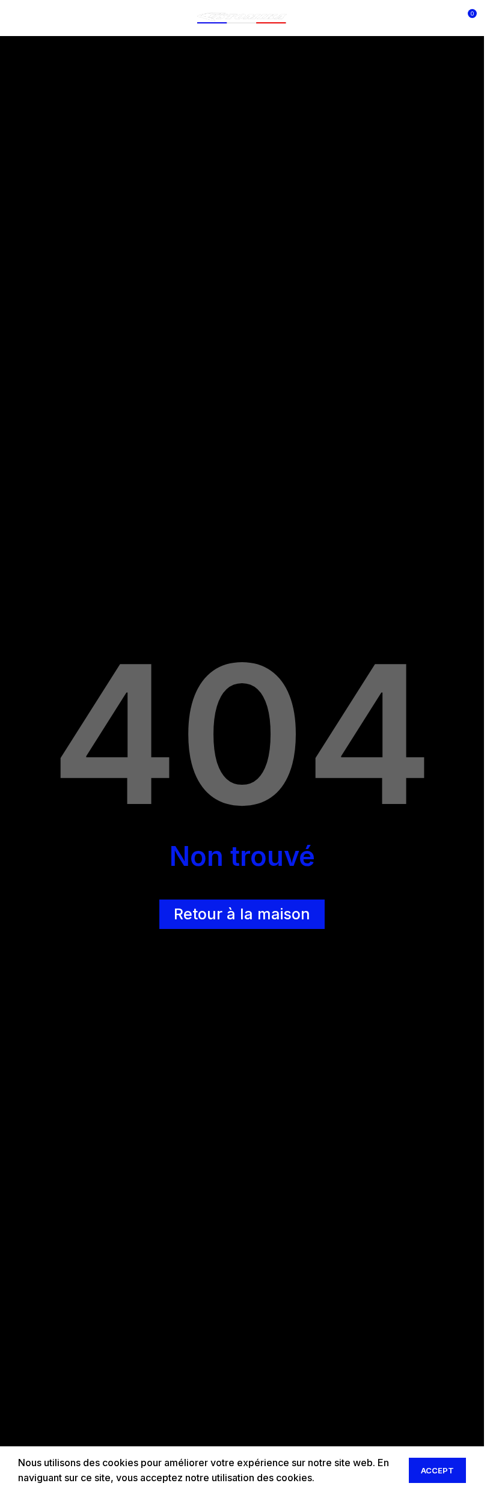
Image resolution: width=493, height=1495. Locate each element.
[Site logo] (242, 17)
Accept (437, 1470)
